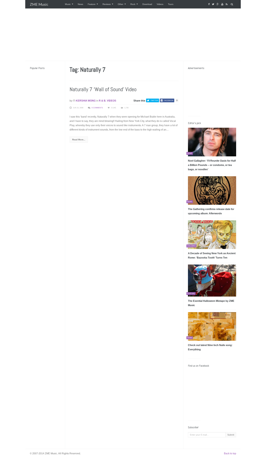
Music (68, 4)
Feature (91, 4)
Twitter (154, 100)
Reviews (107, 4)
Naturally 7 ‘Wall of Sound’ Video (103, 89)
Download (147, 4)
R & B (102, 100)
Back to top (230, 453)
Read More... (78, 139)
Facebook (168, 100)
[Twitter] (213, 4)
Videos (160, 4)
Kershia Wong (85, 100)
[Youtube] (222, 4)
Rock (132, 4)
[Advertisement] (133, 34)
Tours (170, 4)
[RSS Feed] (227, 4)
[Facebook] (209, 4)
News (80, 4)
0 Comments (97, 108)
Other (120, 4)
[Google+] (218, 4)
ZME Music (39, 4)
